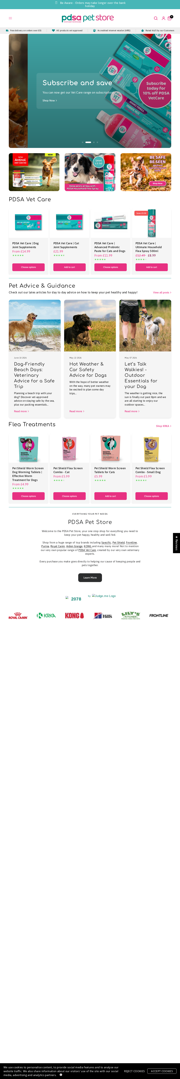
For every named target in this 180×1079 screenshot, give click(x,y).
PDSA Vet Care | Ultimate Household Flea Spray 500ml (149, 247)
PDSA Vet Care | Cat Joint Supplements (66, 245)
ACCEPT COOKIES (162, 1071)
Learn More (90, 577)
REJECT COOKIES (134, 1071)
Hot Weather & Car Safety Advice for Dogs (88, 370)
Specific (106, 542)
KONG (88, 546)
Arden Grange (74, 546)
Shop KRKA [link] (162, 426)
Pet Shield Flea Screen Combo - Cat (68, 470)
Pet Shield (118, 542)
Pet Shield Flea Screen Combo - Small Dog (150, 470)
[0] (168, 18)
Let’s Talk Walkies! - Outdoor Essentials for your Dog (141, 375)
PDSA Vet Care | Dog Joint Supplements (25, 245)
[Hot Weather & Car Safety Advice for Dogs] (90, 325)
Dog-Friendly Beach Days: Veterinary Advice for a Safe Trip (34, 375)
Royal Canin (57, 546)
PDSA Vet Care (87, 550)
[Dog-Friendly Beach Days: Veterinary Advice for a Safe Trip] (35, 325)
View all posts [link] (161, 292)
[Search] (155, 18)
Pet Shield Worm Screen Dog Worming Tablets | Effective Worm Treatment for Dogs (28, 474)
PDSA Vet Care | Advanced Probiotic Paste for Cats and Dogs (110, 247)
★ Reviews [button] (176, 543)
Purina (45, 546)
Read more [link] (20, 411)
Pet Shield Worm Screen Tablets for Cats (110, 470)
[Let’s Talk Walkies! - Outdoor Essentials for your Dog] (145, 325)
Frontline (131, 542)
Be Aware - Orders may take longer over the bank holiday (93, 4)
